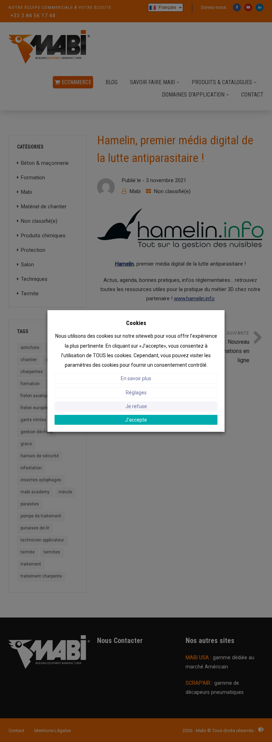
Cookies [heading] (136, 323)
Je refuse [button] (136, 406)
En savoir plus (136, 378)
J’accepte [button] (136, 420)
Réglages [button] (136, 392)
